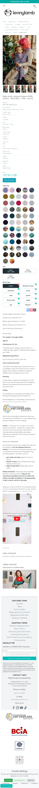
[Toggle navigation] (11, 5)
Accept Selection (19, 780)
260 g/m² (22, 27)
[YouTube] (19, 579)
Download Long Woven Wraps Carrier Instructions (17, 556)
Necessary (6, 783)
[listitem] (5, 190)
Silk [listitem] (14, 304)
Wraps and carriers (23, 21)
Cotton (7, 27)
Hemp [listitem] (31, 290)
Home (4, 21)
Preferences (24, 783)
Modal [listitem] (31, 299)
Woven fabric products (11, 29)
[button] (5, 60)
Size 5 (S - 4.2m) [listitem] (28, 271)
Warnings (6, 548)
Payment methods (19, 618)
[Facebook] (13, 707)
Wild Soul (7, 32)
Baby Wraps (12, 21)
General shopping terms (19, 626)
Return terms (19, 629)
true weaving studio (25, 491)
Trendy (15, 32)
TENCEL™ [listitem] (30, 304)
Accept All (8, 780)
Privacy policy (19, 640)
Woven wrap (8, 24)
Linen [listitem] (14, 294)
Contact (19, 603)
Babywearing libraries (19, 615)
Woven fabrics (25, 29)
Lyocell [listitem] (31, 294)
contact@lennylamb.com (19, 699)
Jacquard (14, 27)
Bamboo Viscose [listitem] (29, 285)
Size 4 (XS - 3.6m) (27, 24)
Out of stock (9, 180)
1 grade (17, 24)
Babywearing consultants (19, 612)
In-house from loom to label (19, 1)
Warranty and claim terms (19, 631)
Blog (19, 606)
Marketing (35, 783)
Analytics (15, 783)
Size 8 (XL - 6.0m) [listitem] (10, 277)
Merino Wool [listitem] (13, 299)
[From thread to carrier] (17, 519)
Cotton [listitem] (14, 285)
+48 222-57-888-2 (19, 693)
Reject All (31, 780)
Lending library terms (19, 634)
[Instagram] (17, 707)
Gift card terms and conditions (19, 637)
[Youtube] (21, 707)
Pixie (28, 27)
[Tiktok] (25, 707)
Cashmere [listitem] (13, 290)
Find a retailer (19, 609)
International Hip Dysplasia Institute (14, 402)
